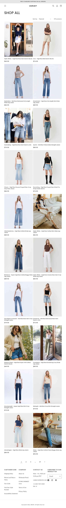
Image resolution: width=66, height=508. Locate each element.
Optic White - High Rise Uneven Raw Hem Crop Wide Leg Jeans (47, 275)
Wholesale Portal (24, 477)
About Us (21, 473)
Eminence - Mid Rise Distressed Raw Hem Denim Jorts (45, 319)
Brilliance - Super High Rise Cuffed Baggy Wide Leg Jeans (18, 275)
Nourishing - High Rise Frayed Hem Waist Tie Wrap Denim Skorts (46, 188)
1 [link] (21, 462)
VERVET (32, 504)
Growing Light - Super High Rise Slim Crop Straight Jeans (16, 407)
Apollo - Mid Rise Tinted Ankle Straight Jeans (46, 145)
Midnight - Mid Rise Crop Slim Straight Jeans (46, 406)
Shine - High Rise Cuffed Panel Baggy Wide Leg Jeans (47, 450)
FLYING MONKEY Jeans (24, 482)
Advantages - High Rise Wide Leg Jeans (16, 450)
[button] (5, 6)
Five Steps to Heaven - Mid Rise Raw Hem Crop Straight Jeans (18, 319)
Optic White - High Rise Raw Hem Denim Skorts (18, 59)
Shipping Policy (8, 473)
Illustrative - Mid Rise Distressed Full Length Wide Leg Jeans (17, 101)
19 (40, 462)
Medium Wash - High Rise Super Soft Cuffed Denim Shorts (17, 363)
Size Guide (7, 483)
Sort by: (35, 19)
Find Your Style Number (8, 488)
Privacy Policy (23, 491)
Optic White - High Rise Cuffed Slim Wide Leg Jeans (46, 231)
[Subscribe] (60, 476)
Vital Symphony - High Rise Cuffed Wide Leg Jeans (17, 231)
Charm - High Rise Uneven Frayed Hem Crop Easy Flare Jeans (17, 188)
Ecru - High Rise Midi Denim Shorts (43, 59)
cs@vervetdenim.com (40, 480)
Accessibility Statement (11, 493)
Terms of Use (22, 487)
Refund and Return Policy (9, 478)
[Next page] (44, 462)
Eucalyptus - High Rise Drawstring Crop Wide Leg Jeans (46, 363)
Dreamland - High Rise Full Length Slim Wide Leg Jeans (46, 101)
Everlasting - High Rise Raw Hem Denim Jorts (17, 145)
